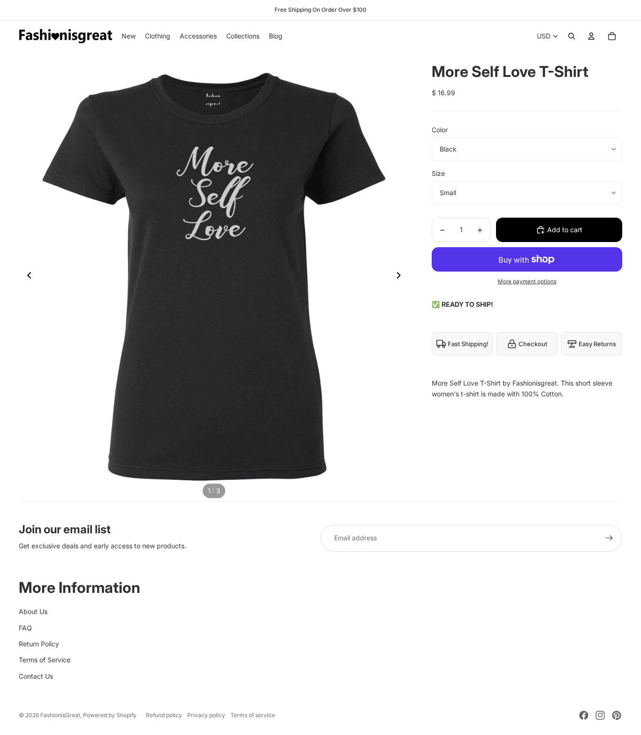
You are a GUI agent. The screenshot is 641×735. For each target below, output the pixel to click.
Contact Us (36, 676)
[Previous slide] (26, 276)
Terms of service (252, 715)
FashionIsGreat (60, 715)
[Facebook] (583, 715)
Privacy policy (206, 715)
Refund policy (164, 715)
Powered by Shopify (110, 715)
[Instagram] (600, 715)
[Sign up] (609, 538)
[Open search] (571, 36)
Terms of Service (44, 660)
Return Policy (39, 644)
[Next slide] (401, 276)
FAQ (25, 628)
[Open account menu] (591, 36)
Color (440, 130)
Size (438, 173)
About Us (33, 611)
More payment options (527, 281)
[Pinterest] (616, 715)
